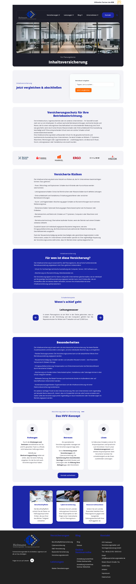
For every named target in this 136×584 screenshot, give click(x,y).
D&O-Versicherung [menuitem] (58, 549)
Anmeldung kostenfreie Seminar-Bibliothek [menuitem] (85, 565)
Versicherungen (52, 15)
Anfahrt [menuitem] (104, 569)
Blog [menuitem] (78, 542)
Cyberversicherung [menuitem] (58, 545)
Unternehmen (92, 15)
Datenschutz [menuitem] (106, 577)
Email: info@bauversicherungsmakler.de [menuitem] (113, 556)
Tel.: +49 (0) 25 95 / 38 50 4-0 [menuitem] (111, 552)
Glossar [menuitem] (79, 545)
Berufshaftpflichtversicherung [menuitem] (62, 542)
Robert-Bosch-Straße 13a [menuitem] (111, 562)
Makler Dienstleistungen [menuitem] (60, 568)
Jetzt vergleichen (83, 90)
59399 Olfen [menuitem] (106, 566)
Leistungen (68, 15)
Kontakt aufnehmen (68, 475)
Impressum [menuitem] (106, 573)
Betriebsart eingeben (82, 80)
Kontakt (108, 15)
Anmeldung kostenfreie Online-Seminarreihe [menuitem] (85, 560)
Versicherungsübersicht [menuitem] (60, 555)
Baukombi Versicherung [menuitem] (60, 552)
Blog (79, 15)
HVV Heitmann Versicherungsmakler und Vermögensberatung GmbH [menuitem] (111, 545)
